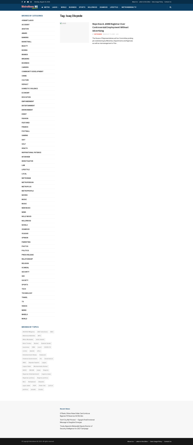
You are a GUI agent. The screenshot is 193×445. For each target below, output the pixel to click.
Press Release (28, 255)
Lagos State (27, 366)
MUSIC (24, 204)
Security (25, 272)
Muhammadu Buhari (41, 366)
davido (32, 351)
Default (25, 84)
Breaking (25, 59)
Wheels (25, 314)
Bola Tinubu (27, 343)
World (63, 7)
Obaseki (41, 382)
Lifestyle (114, 7)
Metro (47, 7)
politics (25, 389)
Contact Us (167, 2)
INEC (24, 362)
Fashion (25, 118)
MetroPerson (28, 182)
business (26, 347)
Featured (26, 123)
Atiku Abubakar (28, 339)
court (39, 347)
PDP (34, 385)
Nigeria (45, 370)
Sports (82, 7)
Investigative (27, 161)
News (24, 212)
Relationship (27, 259)
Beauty (25, 46)
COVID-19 (47, 347)
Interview (26, 157)
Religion (25, 263)
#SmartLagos (28, 20)
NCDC (25, 370)
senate (33, 389)
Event (24, 114)
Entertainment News (30, 355)
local (24, 174)
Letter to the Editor (144, 2)
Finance (25, 127)
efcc (39, 351)
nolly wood (26, 216)
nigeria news (46, 374)
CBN (33, 347)
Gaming (25, 135)
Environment (27, 110)
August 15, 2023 (109, 34)
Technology (27, 293)
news (38, 370)
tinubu (41, 389)
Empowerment (28, 101)
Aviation (25, 29)
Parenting (26, 242)
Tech (24, 289)
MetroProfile (28, 191)
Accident (26, 25)
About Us (135, 2)
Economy (25, 93)
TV (23, 302)
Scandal (25, 268)
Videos (24, 306)
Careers (25, 67)
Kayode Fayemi (34, 362)
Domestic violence (30, 88)
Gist (23, 140)
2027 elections (42, 332)
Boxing (24, 50)
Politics (25, 250)
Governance (49, 358)
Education (26, 97)
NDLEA (31, 370)
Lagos (54, 7)
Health (25, 148)
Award (24, 33)
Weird (24, 310)
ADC (51, 332)
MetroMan (26, 178)
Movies (25, 195)
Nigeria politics (42, 378)
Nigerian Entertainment (31, 374)
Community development (32, 71)
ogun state (26, 385)
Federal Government (30, 358)
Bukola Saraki (46, 343)
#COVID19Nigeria (29, 332)
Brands (25, 54)
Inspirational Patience (31, 152)
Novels (25, 225)
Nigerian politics (28, 378)
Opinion (25, 238)
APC (39, 335)
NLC (24, 382)
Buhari (36, 343)
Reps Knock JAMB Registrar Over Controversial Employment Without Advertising (110, 27)
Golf (24, 144)
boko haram (40, 339)
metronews (98, 34)
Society (25, 280)
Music (24, 199)
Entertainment (28, 106)
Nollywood (92, 7)
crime (25, 351)
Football (26, 131)
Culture (25, 80)
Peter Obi (42, 385)
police (50, 385)
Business (73, 7)
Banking (25, 37)
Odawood (104, 7)
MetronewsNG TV (129, 7)
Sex (23, 276)
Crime (24, 76)
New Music (26, 208)
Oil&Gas (25, 233)
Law (23, 165)
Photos (25, 246)
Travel (24, 297)
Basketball (26, 42)
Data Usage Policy (157, 2)
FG (41, 358)
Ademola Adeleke (29, 335)
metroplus (26, 187)
